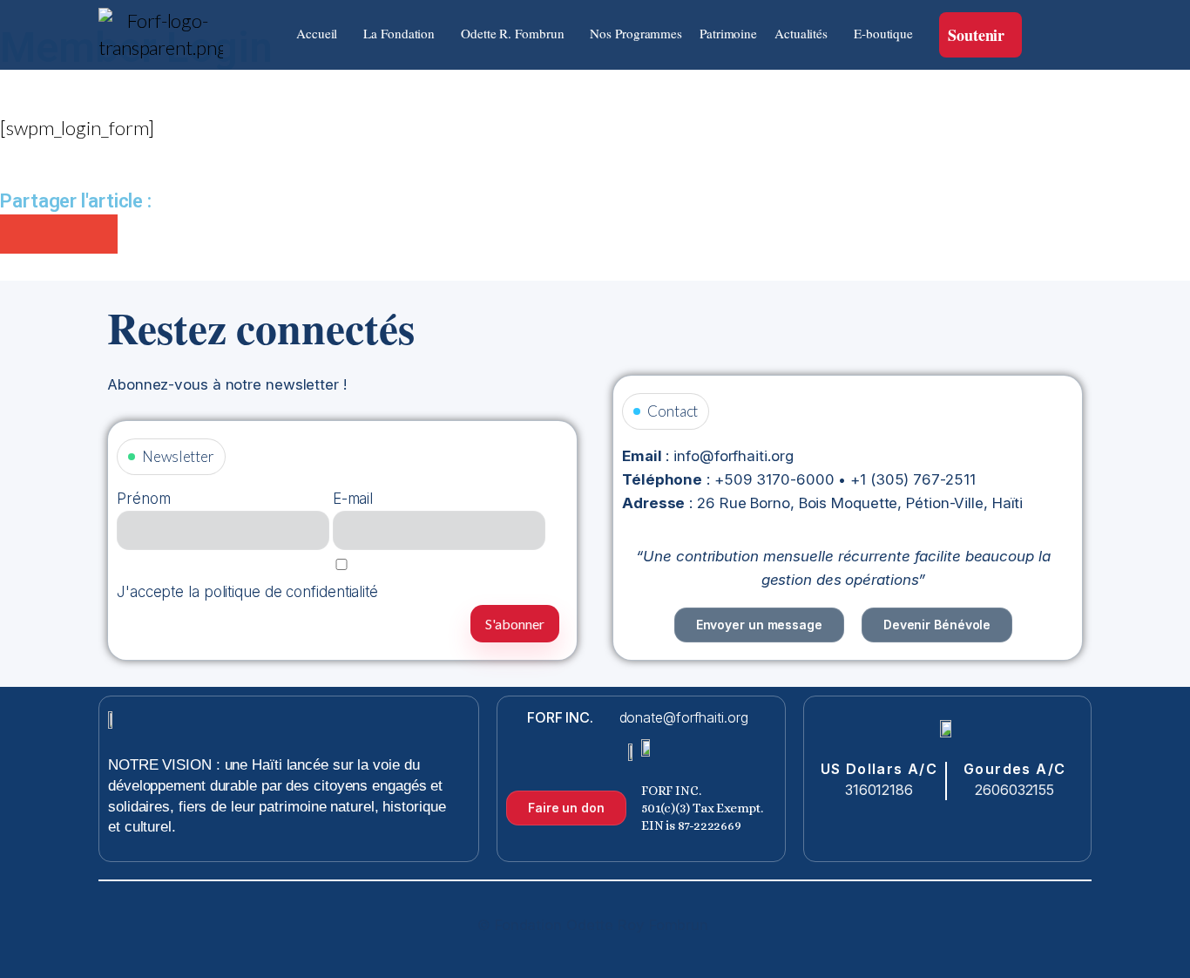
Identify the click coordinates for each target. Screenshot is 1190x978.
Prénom (143, 498)
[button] (321, 33)
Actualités (801, 33)
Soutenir (976, 35)
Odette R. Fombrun (512, 33)
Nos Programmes (636, 33)
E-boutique (883, 33)
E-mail (353, 498)
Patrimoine (728, 33)
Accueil (316, 33)
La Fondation (399, 33)
